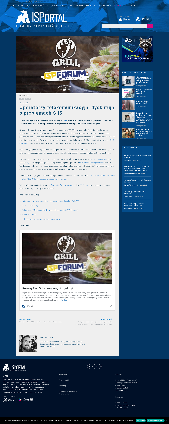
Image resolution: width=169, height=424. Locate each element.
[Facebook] (131, 5)
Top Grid (28, 98)
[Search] (150, 26)
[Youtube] (138, 5)
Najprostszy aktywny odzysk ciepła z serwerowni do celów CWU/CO (50, 201)
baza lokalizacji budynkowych (91, 162)
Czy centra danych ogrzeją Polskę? (142, 102)
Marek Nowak (128, 197)
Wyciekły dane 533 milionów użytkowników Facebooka (40, 322)
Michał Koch (46, 337)
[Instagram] (94, 366)
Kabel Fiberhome (29, 214)
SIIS (65, 120)
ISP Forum (83, 185)
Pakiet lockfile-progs (30, 205)
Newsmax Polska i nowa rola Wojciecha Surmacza (137, 181)
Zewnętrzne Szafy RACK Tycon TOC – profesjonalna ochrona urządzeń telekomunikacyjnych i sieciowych (136, 168)
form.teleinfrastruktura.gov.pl (63, 185)
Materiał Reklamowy (130, 173)
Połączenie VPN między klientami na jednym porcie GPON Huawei (50, 210)
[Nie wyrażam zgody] (166, 420)
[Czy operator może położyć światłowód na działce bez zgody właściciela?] (128, 133)
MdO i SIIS (31, 179)
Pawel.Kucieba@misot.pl (125, 405)
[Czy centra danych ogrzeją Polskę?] (128, 105)
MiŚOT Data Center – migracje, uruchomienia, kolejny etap (134, 204)
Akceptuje (141, 420)
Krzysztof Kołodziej (130, 185)
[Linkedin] (135, 5)
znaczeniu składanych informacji (53, 179)
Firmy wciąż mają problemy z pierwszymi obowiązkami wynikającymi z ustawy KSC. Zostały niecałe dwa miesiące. (144, 118)
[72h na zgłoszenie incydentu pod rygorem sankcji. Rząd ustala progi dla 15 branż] (128, 81)
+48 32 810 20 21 (121, 391)
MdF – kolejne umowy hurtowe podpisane (134, 193)
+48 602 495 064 (121, 408)
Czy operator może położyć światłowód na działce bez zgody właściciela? (144, 132)
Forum (22, 98)
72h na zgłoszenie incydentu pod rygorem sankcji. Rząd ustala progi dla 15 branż (143, 80)
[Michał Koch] (28, 343)
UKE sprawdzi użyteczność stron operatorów (41, 219)
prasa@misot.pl (121, 388)
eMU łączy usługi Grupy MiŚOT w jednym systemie (144, 91)
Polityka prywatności (155, 420)
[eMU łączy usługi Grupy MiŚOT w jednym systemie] (128, 93)
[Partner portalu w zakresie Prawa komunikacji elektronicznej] (144, 19)
